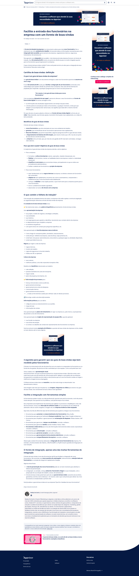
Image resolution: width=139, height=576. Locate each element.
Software (57, 563)
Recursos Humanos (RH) (32, 7)
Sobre (56, 560)
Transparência (26, 563)
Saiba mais (49, 528)
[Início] (24, 6)
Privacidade (26, 561)
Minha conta (90, 560)
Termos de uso (26, 566)
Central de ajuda (91, 563)
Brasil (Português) (96, 570)
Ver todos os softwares (103, 82)
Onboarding (41, 7)
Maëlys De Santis (30, 38)
